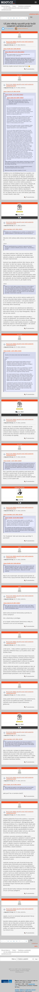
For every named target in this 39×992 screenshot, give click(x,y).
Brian (27, 970)
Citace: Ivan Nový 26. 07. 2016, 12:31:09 (12, 514)
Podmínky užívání (30, 989)
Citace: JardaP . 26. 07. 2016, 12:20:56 (12, 460)
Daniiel (17, 970)
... (4, 18)
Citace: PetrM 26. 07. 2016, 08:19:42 (11, 48)
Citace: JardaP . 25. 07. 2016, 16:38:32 (14, 94)
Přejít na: (14, 959)
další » (37, 14)
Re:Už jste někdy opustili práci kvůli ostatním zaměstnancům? (19, 42)
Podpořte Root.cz (19, 991)
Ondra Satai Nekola (19, 487)
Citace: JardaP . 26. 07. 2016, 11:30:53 (12, 350)
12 (26, 18)
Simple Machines (26, 969)
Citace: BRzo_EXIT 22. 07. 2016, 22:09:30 (14, 52)
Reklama (22, 989)
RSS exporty (28, 991)
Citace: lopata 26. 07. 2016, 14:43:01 (12, 784)
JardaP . (19, 203)
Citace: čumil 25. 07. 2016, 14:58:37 (15, 97)
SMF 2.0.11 (11, 969)
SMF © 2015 (18, 969)
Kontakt (17, 989)
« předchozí (32, 14)
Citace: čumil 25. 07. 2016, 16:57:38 (11, 91)
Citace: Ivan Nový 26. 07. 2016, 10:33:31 (12, 229)
